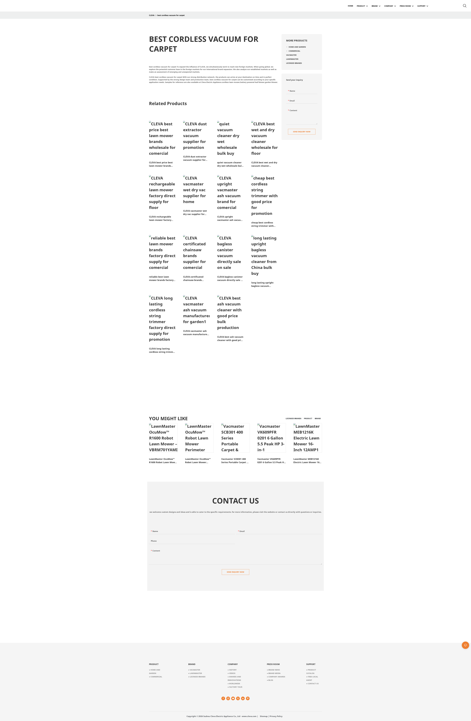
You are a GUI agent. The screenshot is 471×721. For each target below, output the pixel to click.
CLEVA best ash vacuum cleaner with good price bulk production (230, 338)
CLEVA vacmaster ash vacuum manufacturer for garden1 (195, 332)
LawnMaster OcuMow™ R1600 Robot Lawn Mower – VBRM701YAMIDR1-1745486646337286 (163, 460)
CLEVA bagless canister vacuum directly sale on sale (230, 278)
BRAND (318, 418)
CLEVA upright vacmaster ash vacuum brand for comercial (230, 218)
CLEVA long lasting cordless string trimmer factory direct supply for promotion (162, 350)
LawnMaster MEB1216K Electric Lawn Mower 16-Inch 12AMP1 (306, 460)
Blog (270, 680)
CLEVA (151, 15)
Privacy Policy (276, 716)
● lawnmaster (195, 673)
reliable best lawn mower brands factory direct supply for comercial (161, 278)
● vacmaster (194, 670)
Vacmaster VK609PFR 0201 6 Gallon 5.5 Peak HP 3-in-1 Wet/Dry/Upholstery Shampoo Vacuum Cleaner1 (271, 460)
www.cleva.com (249, 716)
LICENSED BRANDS (293, 418)
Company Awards (276, 677)
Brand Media (274, 673)
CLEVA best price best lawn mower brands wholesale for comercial (161, 164)
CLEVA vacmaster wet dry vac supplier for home (195, 212)
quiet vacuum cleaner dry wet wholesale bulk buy (230, 164)
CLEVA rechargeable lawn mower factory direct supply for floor (161, 218)
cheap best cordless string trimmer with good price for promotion (262, 224)
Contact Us (312, 683)
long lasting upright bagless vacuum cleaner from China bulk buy (262, 284)
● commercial (155, 677)
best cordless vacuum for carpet (171, 15)
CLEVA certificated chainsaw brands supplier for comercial (195, 278)
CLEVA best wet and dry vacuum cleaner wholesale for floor (264, 164)
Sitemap (264, 716)
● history (232, 670)
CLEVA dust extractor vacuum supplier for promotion (194, 158)
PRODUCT (308, 418)
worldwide (234, 683)
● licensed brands (196, 677)
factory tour (235, 687)
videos (231, 673)
